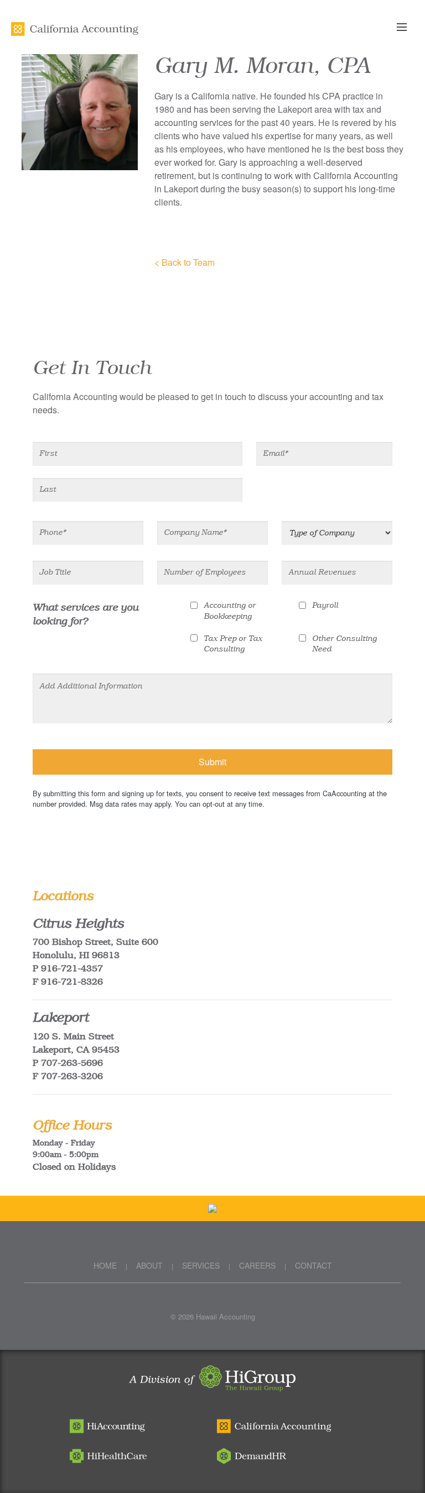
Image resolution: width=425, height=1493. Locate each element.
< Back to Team (184, 262)
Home (105, 1265)
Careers (257, 1265)
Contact (313, 1265)
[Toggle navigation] (408, 27)
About (149, 1265)
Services (201, 1265)
